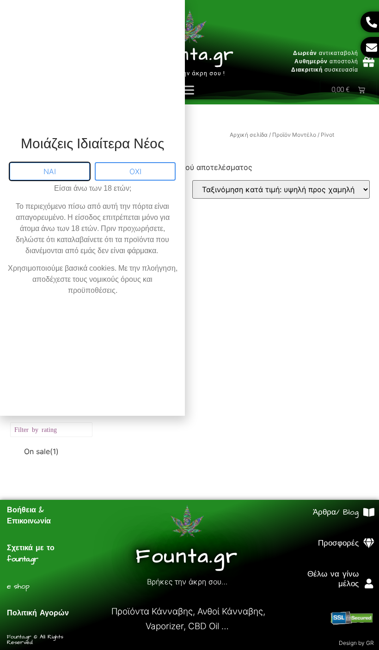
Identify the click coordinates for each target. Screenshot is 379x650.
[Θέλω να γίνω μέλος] (369, 584)
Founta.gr (189, 55)
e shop (18, 586)
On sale (41, 451)
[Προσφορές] (369, 543)
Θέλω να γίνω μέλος (333, 579)
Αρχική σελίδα (249, 134)
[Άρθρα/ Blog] (369, 512)
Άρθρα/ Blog (336, 512)
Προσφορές (338, 543)
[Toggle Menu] (186, 89)
